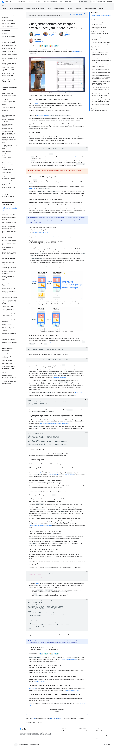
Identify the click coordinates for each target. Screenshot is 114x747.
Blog (61, 1)
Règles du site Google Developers (56, 718)
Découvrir (31, 1)
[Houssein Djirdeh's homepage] (53, 35)
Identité (49, 8)
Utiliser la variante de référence (50, 1)
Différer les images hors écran (73, 690)
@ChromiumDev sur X (100, 730)
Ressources (21, 1)
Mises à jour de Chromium (84, 732)
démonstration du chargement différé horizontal (40, 525)
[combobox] (85, 1)
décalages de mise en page (45, 342)
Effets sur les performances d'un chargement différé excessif (54, 423)
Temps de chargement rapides (16, 8)
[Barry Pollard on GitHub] (37, 42)
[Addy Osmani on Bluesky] (39, 35)
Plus (100, 8)
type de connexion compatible (40, 232)
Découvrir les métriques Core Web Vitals (35, 8)
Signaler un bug (64, 730)
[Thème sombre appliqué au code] (85, 147)
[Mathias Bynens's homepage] (69, 35)
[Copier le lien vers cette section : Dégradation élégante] (45, 450)
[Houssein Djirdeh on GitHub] (51, 35)
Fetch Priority (32, 188)
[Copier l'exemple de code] (87, 147)
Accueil (30, 20)
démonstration (76, 51)
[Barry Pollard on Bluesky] (40, 42)
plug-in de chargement (60, 640)
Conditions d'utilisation (24, 744)
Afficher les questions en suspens (68, 732)
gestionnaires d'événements (43, 115)
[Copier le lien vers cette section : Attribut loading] (41, 133)
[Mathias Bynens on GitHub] (67, 35)
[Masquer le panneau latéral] (16, 744)
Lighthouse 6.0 (32, 688)
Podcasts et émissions (83, 737)
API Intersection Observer (41, 113)
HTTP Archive (35, 103)
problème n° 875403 (40, 681)
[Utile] (82, 20)
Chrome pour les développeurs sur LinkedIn (103, 735)
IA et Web (4, 8)
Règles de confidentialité (35, 744)
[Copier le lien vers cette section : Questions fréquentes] (45, 460)
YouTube (97, 732)
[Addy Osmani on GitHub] (37, 35)
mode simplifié (37, 473)
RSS (97, 738)
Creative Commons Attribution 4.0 (63, 716)
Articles (4, 6)
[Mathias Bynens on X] (65, 35)
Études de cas (68, 1)
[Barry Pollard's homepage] (42, 42)
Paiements (70, 8)
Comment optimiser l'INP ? (90, 8)
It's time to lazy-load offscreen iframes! (68, 659)
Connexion (109, 1)
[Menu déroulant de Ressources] (25, 1)
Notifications (78, 8)
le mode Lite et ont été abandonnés (61, 474)
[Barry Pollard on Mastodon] (39, 42)
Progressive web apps (59, 8)
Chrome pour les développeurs (85, 730)
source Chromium (78, 235)
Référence (38, 1)
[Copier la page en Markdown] (81, 28)
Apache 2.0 (33, 718)
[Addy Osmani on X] (35, 35)
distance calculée (72, 157)
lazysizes (37, 583)
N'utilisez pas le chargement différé (42, 170)
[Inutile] (84, 20)
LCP (51, 172)
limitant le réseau (54, 237)
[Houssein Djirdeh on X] (49, 35)
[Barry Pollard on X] (35, 42)
